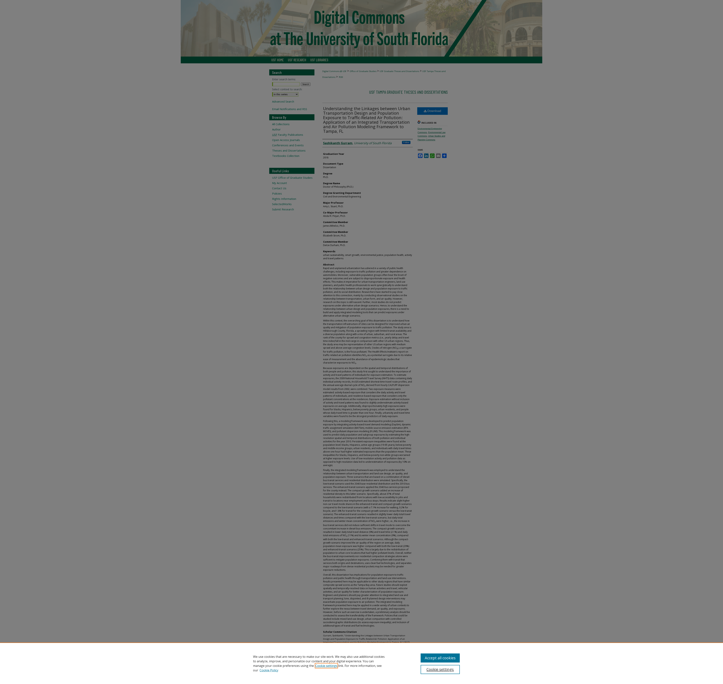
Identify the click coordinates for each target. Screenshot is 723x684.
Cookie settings (326, 666)
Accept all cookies (440, 657)
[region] (361, 663)
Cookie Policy (269, 670)
